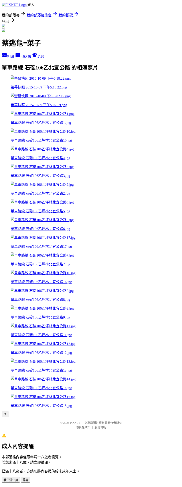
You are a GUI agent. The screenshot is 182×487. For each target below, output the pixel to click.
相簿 (11, 56)
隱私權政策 (83, 427)
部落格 (26, 56)
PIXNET (75, 422)
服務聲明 (100, 427)
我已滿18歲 (11, 480)
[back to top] (5, 414)
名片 (40, 56)
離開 (25, 480)
